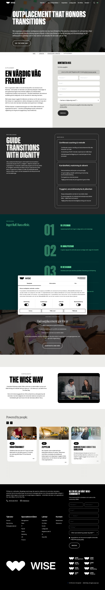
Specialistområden (53, 3)
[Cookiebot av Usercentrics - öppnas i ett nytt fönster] (78, 278)
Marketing (24, 534)
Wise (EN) (44, 537)
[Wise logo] (11, 3)
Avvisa (30, 311)
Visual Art (79, 447)
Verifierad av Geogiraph (75, 583)
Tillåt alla (74, 311)
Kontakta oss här (52, 345)
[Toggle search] (94, 3)
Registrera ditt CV (46, 531)
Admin (23, 531)
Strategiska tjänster (11, 526)
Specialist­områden (29, 516)
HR (22, 537)
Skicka (63, 113)
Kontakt (87, 3)
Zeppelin (14, 447)
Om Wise (80, 3)
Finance (23, 540)
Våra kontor (59, 523)
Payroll (23, 529)
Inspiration (64, 3)
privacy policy (63, 107)
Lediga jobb (72, 3)
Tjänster (42, 3)
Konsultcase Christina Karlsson (53, 448)
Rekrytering (9, 523)
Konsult (8, 520)
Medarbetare (59, 520)
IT (21, 526)
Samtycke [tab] (29, 283)
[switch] (44, 305)
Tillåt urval (52, 311)
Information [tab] (52, 283)
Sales (22, 523)
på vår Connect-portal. (90, 72)
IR (42, 534)
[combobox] (59, 89)
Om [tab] (75, 283)
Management (24, 520)
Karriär (44, 526)
